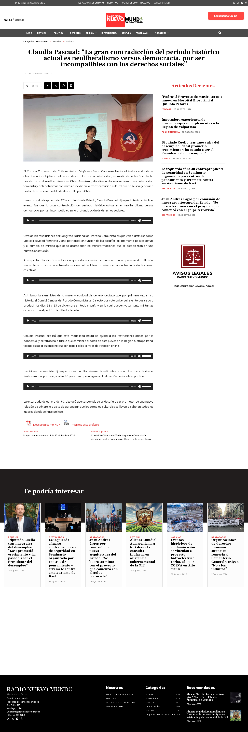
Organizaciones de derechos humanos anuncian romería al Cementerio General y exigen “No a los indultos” (225, 554)
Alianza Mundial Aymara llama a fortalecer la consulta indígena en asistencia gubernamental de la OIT (143, 552)
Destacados (42, 41)
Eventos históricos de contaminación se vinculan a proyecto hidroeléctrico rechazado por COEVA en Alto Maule (183, 554)
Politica (70, 41)
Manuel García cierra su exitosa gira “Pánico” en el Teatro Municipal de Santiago (205, 697)
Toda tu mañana (170, 132)
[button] (220, 33)
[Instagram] (238, 3)
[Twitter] (234, 3)
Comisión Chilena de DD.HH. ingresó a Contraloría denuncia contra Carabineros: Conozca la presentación (121, 437)
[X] (55, 85)
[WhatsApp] (63, 85)
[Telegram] (242, 3)
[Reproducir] (28, 220)
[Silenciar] (139, 220)
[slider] (147, 220)
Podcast (166, 109)
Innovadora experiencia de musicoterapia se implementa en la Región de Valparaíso (190, 123)
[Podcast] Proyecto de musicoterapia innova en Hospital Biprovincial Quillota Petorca (191, 100)
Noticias (57, 41)
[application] (88, 220)
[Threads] (21, 719)
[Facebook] (47, 85)
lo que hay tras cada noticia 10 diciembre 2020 (49, 435)
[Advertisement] (124, 610)
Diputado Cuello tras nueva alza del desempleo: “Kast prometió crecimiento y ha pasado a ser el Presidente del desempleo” (190, 148)
